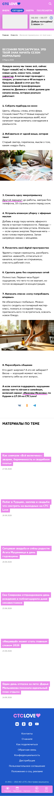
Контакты (27, 733)
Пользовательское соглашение (27, 766)
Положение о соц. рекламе (27, 771)
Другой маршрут (12, 200)
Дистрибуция (27, 760)
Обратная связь (27, 749)
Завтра (30, 10)
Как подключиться (27, 744)
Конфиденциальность (27, 755)
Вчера (5, 10)
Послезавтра (44, 10)
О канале (27, 739)
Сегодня (17, 10)
